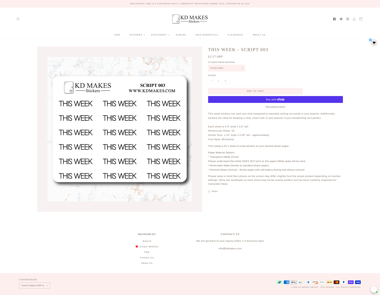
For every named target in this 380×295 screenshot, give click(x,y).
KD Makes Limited (308, 287)
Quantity (212, 75)
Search (147, 241)
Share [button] (215, 191)
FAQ (147, 252)
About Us (147, 263)
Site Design (327, 287)
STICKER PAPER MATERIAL (221, 62)
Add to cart (255, 91)
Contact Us (147, 257)
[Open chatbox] (374, 289)
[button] (18, 19)
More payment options (275, 107)
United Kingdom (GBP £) (33, 285)
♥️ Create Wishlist (147, 246)
